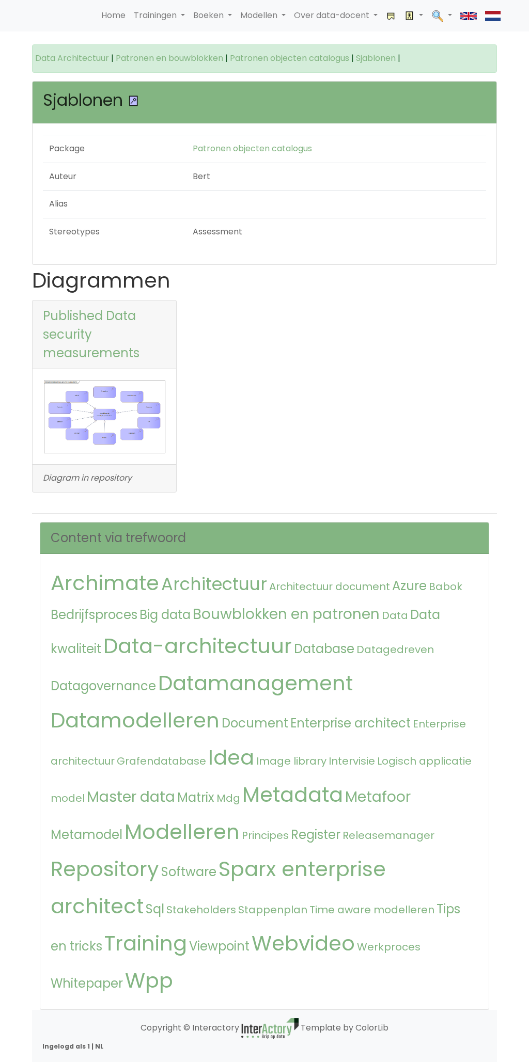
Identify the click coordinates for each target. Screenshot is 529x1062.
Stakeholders (201, 909)
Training (145, 943)
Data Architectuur (72, 58)
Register (315, 834)
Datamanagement (255, 683)
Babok (445, 586)
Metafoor (378, 797)
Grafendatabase (161, 761)
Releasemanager (388, 835)
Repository (105, 868)
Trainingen (156, 15)
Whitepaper (87, 983)
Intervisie (352, 761)
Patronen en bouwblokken (169, 58)
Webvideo (303, 943)
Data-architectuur (197, 645)
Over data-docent (332, 15)
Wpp (149, 980)
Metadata (292, 794)
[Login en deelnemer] (413, 15)
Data (395, 615)
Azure (409, 585)
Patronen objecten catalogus (289, 58)
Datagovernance (103, 685)
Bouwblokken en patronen (286, 614)
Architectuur (214, 584)
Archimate (105, 582)
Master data (131, 797)
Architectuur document (329, 586)
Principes (265, 835)
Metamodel (86, 834)
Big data (165, 614)
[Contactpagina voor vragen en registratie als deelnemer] (391, 15)
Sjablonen (376, 58)
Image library (291, 761)
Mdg (228, 798)
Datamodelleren (135, 720)
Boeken (209, 15)
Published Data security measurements (91, 334)
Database (324, 648)
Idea (231, 757)
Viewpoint (219, 946)
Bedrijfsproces (94, 614)
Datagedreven (395, 649)
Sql (155, 908)
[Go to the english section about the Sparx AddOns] (468, 15)
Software (188, 871)
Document (255, 723)
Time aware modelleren (371, 909)
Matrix (195, 797)
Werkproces (389, 947)
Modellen (259, 15)
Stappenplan (272, 909)
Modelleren (182, 831)
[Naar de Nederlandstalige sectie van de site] (493, 15)
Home (113, 15)
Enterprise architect (350, 723)
